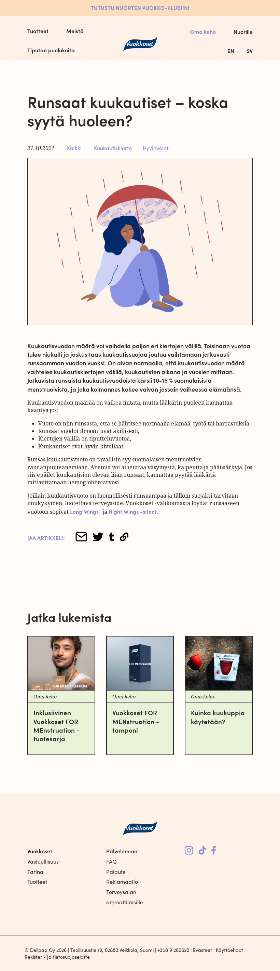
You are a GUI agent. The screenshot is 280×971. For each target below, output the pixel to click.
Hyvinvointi (156, 148)
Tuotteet (37, 31)
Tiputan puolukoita (51, 50)
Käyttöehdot (229, 949)
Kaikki (74, 148)
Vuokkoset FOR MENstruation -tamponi (135, 721)
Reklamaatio (122, 881)
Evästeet (202, 949)
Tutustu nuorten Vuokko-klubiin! (140, 7)
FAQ (111, 861)
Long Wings (84, 511)
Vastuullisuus (43, 861)
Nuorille (243, 31)
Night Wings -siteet (133, 511)
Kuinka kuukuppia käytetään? (218, 716)
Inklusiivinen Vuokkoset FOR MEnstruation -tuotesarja (56, 725)
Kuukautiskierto (113, 148)
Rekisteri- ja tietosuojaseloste (57, 956)
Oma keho (203, 31)
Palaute (116, 871)
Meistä (75, 31)
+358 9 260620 (173, 949)
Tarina (35, 871)
